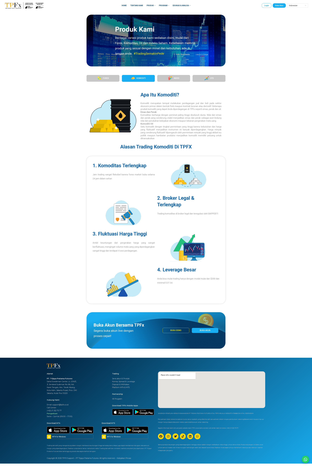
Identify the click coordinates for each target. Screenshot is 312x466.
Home (124, 5)
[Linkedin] (190, 436)
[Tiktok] (183, 436)
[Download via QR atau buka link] (122, 412)
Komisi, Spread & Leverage (123, 381)
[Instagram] (168, 436)
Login (266, 5)
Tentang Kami (136, 5)
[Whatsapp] (197, 436)
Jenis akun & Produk (120, 378)
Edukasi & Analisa (181, 5)
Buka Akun (279, 5)
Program (163, 5)
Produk (150, 5)
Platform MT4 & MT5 (121, 387)
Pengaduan (52, 413)
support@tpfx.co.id (60, 405)
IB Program (117, 399)
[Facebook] (161, 436)
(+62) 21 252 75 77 (54, 410)
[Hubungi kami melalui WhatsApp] (305, 459)
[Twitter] (175, 436)
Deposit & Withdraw (120, 384)
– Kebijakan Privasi (123, 458)
